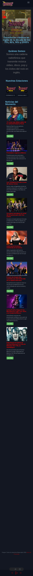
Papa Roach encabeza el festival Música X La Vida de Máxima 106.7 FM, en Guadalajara (16, 345)
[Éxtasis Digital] (7, 3)
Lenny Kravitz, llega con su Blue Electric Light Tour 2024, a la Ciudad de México (16, 311)
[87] (20, 92)
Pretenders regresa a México (16, 153)
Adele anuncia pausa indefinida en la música (14, 247)
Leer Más (10, 136)
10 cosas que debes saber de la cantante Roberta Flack (16, 123)
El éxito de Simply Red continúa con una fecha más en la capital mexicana (16, 278)
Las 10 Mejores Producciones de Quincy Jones (17, 183)
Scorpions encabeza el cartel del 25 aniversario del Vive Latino (16, 215)
